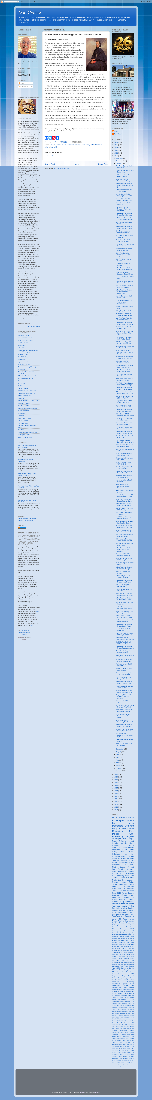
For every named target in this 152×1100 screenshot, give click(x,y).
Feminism (115, 1034)
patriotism (122, 899)
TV (119, 847)
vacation (115, 891)
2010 (116, 801)
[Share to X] (77, 142)
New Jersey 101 (117, 1029)
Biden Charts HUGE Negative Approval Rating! (125, 414)
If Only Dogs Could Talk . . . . (125, 311)
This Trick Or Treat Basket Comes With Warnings (124, 384)
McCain (131, 950)
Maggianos (126, 1027)
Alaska (129, 1029)
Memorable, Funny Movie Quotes (28, 367)
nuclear (114, 958)
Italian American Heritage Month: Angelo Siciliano (124, 388)
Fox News (21, 348)
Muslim (124, 906)
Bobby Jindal (122, 1046)
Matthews (124, 1003)
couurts (132, 1062)
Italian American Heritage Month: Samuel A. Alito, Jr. (125, 682)
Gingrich (115, 970)
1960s (132, 929)
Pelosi (125, 919)
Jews (132, 876)
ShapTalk (21, 415)
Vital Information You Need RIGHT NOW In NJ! (124, 366)
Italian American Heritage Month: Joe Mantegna (124, 432)
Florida (114, 921)
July (117, 754)
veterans (131, 919)
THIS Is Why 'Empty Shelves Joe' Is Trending (125, 576)
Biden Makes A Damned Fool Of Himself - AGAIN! (124, 616)
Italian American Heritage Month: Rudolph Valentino (125, 647)
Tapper (124, 1048)
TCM (133, 1052)
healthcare (126, 860)
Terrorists (131, 867)
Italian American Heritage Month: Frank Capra (124, 568)
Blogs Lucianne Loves (25, 338)
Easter (114, 927)
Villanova (115, 936)
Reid (121, 966)
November (119, 161)
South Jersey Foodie (24, 418)
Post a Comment (52, 156)
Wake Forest (130, 1048)
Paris (132, 960)
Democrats (117, 825)
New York (129, 854)
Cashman (131, 1032)
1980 (129, 995)
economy (123, 828)
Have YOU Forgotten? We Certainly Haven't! (124, 612)
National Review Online (25, 378)
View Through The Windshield (27, 432)
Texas (128, 923)
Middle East (116, 880)
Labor (132, 933)
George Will (130, 1040)
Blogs (114, 886)
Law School (122, 1034)
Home (76, 164)
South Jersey (128, 850)
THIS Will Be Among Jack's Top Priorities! (124, 190)
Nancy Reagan (123, 978)
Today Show (130, 1025)
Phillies (125, 952)
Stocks (114, 952)
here (37, 611)
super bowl (130, 954)
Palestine (123, 1023)
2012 (116, 796)
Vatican (122, 904)
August (118, 752)
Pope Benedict (122, 972)
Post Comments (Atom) (61, 168)
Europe (131, 902)
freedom (115, 873)
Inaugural (115, 954)
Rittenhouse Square (119, 984)
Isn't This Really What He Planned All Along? (124, 319)
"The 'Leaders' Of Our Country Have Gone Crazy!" (123, 715)
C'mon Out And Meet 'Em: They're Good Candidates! (124, 302)
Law (114, 823)
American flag (123, 921)
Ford (133, 1003)
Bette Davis (131, 1060)
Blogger (96, 1092)
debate (120, 934)
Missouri (132, 1027)
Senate (119, 860)
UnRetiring (21, 430)
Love (118, 976)
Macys (124, 976)
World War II (130, 927)
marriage (131, 948)
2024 (116, 147)
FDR (132, 974)
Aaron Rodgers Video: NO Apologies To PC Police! (124, 495)
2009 (116, 804)
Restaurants (116, 889)
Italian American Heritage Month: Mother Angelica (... (124, 185)
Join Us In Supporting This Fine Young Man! (124, 535)
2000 (121, 1054)
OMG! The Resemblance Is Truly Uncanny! (125, 656)
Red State (131, 1023)
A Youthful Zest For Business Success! (122, 362)
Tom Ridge (123, 1056)
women (115, 910)
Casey (132, 1001)
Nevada (125, 985)
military (131, 863)
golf (130, 1011)
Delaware (131, 952)
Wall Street (121, 940)
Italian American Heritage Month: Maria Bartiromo (124, 472)
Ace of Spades (124, 1050)
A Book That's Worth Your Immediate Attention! (124, 531)
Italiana (47, 147)
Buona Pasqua (116, 1062)
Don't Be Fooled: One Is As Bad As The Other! (124, 286)
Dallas (130, 1005)
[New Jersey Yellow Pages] (22, 528)
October (119, 163)
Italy (51, 147)
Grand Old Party (23, 357)
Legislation (116, 856)
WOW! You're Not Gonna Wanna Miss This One (124, 526)
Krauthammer (123, 1007)
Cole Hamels (127, 1021)
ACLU (114, 1040)
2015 (116, 788)
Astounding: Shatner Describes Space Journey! (125, 638)
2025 (116, 145)
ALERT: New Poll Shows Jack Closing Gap (124, 454)
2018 (116, 780)
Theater (131, 884)
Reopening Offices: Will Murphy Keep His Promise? (123, 696)
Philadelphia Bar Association (27, 391)
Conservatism (129, 889)
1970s (118, 968)
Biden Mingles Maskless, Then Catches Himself (124, 539)
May (117, 760)
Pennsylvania (123, 863)
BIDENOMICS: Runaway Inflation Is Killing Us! (124, 660)
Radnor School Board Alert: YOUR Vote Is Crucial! (124, 357)
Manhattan (130, 869)
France (121, 923)
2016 (116, 785)
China (114, 929)
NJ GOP (20, 386)
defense (123, 882)
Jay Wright (115, 1013)
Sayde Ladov (116, 1036)
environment (122, 912)
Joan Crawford (116, 1060)
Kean (114, 946)
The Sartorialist (23, 423)
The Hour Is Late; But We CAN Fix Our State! (124, 338)
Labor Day (125, 960)
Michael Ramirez (120, 1001)
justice (131, 823)
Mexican (115, 989)
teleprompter (115, 1054)
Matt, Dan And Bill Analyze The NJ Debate (124, 687)
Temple (126, 997)
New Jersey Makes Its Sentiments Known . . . (124, 231)
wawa (113, 1027)
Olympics (127, 970)
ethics (132, 980)
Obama (130, 820)
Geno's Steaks (116, 1052)
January (119, 771)
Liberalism (116, 845)
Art (127, 904)
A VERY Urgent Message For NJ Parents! (124, 517)
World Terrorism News (25, 437)
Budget (122, 867)
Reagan (131, 899)
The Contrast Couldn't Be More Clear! (124, 629)
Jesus (114, 917)
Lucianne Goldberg (24, 364)
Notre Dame (124, 991)
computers (126, 974)
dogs (124, 948)
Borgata (132, 1050)
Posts (22, 83)
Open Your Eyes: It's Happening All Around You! (123, 254)
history (88, 145)
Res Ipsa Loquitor (23, 405)
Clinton (114, 867)
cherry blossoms (123, 989)
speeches (127, 1019)
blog (126, 871)
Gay (133, 934)
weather (115, 878)
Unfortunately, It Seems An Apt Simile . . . (124, 458)
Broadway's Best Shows (25, 340)
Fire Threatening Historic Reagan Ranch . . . (124, 678)
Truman (114, 999)
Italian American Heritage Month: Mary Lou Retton (124, 323)
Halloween (124, 968)
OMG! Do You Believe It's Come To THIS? (124, 642)
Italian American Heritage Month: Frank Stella (124, 370)
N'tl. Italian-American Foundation (28, 376)
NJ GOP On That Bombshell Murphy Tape (125, 327)
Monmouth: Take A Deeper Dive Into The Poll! (124, 282)
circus (118, 1011)
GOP (131, 834)
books (114, 912)
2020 (116, 774)
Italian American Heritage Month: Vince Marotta (124, 581)
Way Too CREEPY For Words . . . (123, 572)
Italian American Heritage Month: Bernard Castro (124, 227)
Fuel (113, 908)
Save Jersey (22, 413)
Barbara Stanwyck (128, 1058)
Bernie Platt (119, 1027)
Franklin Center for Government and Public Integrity (28, 351)
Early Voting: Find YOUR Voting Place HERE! (124, 401)
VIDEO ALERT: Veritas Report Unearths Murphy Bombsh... (124, 352)
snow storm (122, 944)
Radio (132, 915)
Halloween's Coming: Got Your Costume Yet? (124, 673)
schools (131, 871)
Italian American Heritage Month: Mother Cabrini (124, 268)
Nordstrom (120, 997)
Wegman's (115, 1038)
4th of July (126, 933)
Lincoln (119, 952)
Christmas (116, 871)
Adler (114, 968)
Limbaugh (115, 966)
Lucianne (131, 1007)
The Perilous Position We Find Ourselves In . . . (124, 375)
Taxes (123, 852)
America (52, 145)
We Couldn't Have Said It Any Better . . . (124, 664)
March (118, 765)
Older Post (103, 164)
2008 (116, 807)
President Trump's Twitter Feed (28, 400)
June (118, 757)
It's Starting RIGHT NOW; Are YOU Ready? (124, 419)
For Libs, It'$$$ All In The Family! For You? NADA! (124, 691)
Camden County (118, 902)
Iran (133, 923)
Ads (119, 938)
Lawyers (125, 915)
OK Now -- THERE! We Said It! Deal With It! (125, 744)
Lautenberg (123, 1013)
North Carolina (117, 993)
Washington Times (24, 435)
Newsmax (21, 381)
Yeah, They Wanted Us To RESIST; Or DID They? (124, 634)
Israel (127, 876)
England (131, 908)
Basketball (120, 927)
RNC (129, 1013)
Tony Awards (123, 980)
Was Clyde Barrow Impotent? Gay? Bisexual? (27, 446)
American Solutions (24, 335)
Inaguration (123, 1030)
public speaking (118, 956)
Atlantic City (129, 917)
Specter (114, 964)
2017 (116, 782)
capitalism (130, 891)
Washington (116, 839)
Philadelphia (118, 820)
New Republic (122, 999)
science (114, 950)
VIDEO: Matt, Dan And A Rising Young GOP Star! (124, 199)
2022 (116, 153)
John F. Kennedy (123, 950)
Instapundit (21, 359)
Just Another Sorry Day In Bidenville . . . (124, 480)
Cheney (131, 993)
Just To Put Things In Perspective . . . (123, 585)
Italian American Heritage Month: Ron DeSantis (124, 410)
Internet (126, 858)
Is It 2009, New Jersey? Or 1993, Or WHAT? (124, 397)
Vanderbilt (131, 1056)
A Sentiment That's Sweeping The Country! (124, 721)
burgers (119, 1005)
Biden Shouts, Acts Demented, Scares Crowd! (122, 486)
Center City (129, 931)
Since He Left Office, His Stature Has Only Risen (124, 594)
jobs (132, 856)
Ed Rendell (116, 995)
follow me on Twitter (33, 326)
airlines (122, 954)
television (120, 917)
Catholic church (61, 145)
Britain (125, 908)
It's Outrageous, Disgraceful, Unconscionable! (125, 620)
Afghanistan (130, 944)
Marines (132, 997)
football (131, 906)
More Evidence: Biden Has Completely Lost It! (124, 445)
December (119, 158)
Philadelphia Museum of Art (26, 393)
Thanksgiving (116, 931)
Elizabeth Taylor (116, 1003)
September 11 (117, 933)
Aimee (116, 131)
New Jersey (118, 817)
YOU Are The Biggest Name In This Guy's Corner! (125, 342)
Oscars (132, 936)
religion (56, 147)
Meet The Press (117, 1048)
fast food (115, 934)
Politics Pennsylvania (24, 396)
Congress (129, 836)
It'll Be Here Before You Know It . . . (123, 264)
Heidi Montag (115, 1064)
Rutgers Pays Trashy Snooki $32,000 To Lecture (27, 474)
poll (125, 873)
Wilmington (115, 1058)
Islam (127, 902)
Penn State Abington (123, 1017)
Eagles (128, 962)
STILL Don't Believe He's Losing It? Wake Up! (124, 423)
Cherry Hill (129, 897)
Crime (114, 841)
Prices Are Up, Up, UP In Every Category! (124, 651)
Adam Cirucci (130, 1044)
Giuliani (132, 978)
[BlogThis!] (75, 142)
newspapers (127, 934)
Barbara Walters (116, 1025)
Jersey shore (117, 884)
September (120, 749)
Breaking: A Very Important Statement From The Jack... (124, 332)
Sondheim (115, 982)
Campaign (125, 1005)
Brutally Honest (23, 343)
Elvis (118, 1023)
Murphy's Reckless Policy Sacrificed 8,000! (124, 476)
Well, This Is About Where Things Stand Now (124, 240)
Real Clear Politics (23, 403)
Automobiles (116, 897)
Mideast (115, 882)
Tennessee (120, 1015)
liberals (115, 843)
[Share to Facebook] (79, 142)
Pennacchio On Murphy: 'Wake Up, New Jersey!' (124, 314)
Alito (121, 1058)
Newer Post (49, 164)
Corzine (114, 923)
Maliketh (82, 1092)
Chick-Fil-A (120, 1021)
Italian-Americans (96, 145)
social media (129, 865)
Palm (124, 1029)
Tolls (128, 999)
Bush (120, 910)
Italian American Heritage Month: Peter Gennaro (124, 214)
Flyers (126, 966)
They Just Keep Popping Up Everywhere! (125, 171)
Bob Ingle (115, 1046)
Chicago (126, 958)
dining (124, 880)
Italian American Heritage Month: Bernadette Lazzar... (124, 549)
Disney (132, 972)
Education (116, 850)
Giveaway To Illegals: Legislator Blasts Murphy (124, 273)
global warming (130, 1038)
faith (83, 145)
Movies (131, 852)
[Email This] (73, 142)
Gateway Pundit (23, 354)
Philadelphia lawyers (119, 962)
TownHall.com (116, 987)
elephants (123, 1044)
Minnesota (131, 976)
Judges (131, 882)
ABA (126, 1032)
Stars (114, 860)
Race (114, 893)
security (131, 841)
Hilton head (125, 938)
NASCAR (114, 1042)
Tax (127, 940)
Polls (122, 871)
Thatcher (126, 993)
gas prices (116, 915)
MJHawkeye (22, 369)
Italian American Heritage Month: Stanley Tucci (124, 625)
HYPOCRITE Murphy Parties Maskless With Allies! (125, 706)
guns (114, 919)
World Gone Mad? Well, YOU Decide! (123, 463)
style (121, 946)
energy (114, 899)
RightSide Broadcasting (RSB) (27, 408)
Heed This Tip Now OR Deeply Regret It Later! (124, 500)
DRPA (129, 1003)
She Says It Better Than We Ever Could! (125, 436)
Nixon (120, 974)
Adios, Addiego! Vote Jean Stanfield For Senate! (124, 522)
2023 (116, 150)
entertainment (124, 1011)
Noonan (131, 966)
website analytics (27, 637)
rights (119, 919)
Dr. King (131, 968)
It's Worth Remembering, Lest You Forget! (124, 249)
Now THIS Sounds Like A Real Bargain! (124, 669)
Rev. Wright (131, 1034)
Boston (114, 974)
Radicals (114, 1056)
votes (132, 895)
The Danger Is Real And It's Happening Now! (125, 245)
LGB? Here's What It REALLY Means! (122, 175)
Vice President (128, 910)
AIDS (124, 1054)
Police (124, 893)
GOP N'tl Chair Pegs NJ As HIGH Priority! (124, 509)
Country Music (124, 936)
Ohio (113, 972)
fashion (114, 938)
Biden (131, 828)
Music (132, 847)
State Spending (118, 869)
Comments (24, 86)
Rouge (129, 1052)
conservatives (129, 886)
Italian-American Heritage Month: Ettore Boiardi (124, 504)
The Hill (124, 1025)
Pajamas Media (23, 388)
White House (126, 856)
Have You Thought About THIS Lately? (124, 559)
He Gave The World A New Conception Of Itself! (124, 730)
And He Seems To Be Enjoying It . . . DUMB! (124, 195)
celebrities (126, 1015)
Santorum (131, 991)
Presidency (117, 836)
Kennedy (123, 929)
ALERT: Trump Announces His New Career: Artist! (124, 607)
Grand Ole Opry (125, 1062)
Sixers (121, 1042)
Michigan (127, 1001)
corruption (130, 880)
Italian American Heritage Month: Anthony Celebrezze (124, 291)
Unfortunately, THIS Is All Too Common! (124, 467)
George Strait (121, 1040)
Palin (132, 962)
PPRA (114, 980)
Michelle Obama (123, 964)
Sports (132, 858)
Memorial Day (124, 942)
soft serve (115, 1050)
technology (130, 982)
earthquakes (121, 1038)
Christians (116, 865)
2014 (116, 790)
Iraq (113, 976)
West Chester (129, 987)
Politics (115, 834)
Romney (131, 873)
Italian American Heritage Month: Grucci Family (124, 598)
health (114, 858)
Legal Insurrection (23, 362)
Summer (115, 904)
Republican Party (123, 831)
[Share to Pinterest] (81, 142)
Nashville (124, 995)
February (119, 768)
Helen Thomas (130, 1054)
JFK (117, 946)
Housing (114, 1005)
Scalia (132, 985)
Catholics (78, 145)
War (121, 873)
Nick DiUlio (21, 383)
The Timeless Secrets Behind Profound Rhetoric (125, 441)
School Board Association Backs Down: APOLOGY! (124, 392)
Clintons (131, 878)
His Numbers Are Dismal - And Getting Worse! (124, 710)
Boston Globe (130, 1046)
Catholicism (70, 145)
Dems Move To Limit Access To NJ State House (125, 347)
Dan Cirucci (30, 12)
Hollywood (116, 854)
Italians (119, 908)
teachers (131, 912)
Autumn (120, 958)
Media (120, 858)
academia (123, 878)
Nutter (114, 1009)
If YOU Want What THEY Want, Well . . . (124, 590)
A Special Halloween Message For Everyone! (124, 180)
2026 (116, 142)
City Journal (21, 345)
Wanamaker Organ (128, 1036)
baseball (131, 921)
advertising (130, 956)
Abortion (123, 891)
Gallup (114, 978)
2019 (116, 777)
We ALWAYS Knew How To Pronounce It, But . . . (124, 379)
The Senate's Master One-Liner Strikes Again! (124, 428)
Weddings (120, 1019)
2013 (116, 793)
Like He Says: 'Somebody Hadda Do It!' (124, 296)
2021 (116, 156)
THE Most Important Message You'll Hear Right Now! (123, 209)
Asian (132, 1011)
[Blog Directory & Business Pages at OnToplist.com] (29, 520)
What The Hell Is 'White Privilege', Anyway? (123, 554)
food (113, 876)
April (117, 763)
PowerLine (21, 398)
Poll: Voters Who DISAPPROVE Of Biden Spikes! (124, 735)
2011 (116, 799)
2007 (116, 810)
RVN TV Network (23, 410)
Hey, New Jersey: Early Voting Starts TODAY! (123, 406)
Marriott (124, 1052)
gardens (131, 964)
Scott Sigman (119, 1066)
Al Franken (124, 1060)
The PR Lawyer (23, 420)
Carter (121, 970)
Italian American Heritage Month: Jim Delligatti (124, 725)
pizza (132, 970)
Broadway (120, 876)
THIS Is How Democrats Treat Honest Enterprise (124, 218)
